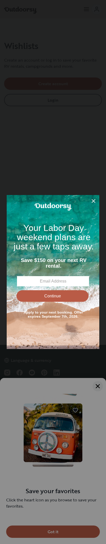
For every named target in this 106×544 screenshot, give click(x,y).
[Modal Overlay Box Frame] (53, 272)
